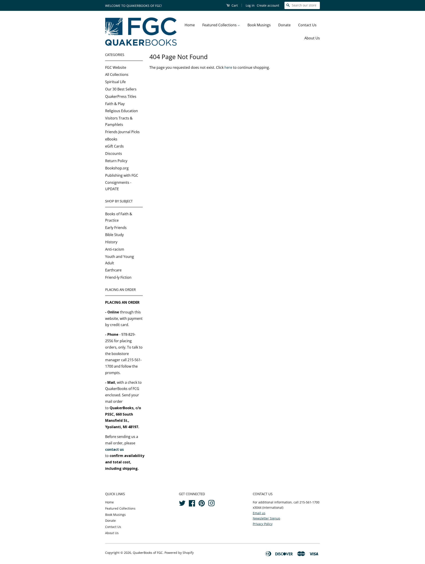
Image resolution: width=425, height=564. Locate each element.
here (228, 67)
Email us (259, 513)
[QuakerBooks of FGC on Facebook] (192, 502)
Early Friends (116, 227)
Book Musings (259, 25)
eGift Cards (114, 146)
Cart (234, 5)
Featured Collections (220, 25)
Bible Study (114, 234)
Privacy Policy (262, 524)
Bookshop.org (117, 168)
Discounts (113, 153)
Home (190, 25)
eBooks (111, 139)
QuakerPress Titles (120, 96)
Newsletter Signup (266, 518)
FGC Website (115, 67)
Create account (268, 5)
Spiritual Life (115, 81)
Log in (250, 5)
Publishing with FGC (121, 175)
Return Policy (116, 160)
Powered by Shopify (179, 553)
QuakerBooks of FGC (148, 553)
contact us (114, 449)
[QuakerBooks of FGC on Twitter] (182, 502)
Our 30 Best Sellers (121, 89)
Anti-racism (114, 249)
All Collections (116, 74)
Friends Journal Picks (122, 131)
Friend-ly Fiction (118, 277)
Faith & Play (115, 103)
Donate (284, 25)
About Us (312, 38)
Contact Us (307, 25)
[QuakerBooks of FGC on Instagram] (211, 502)
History (111, 242)
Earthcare (113, 270)
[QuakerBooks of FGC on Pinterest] (201, 502)
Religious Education (121, 110)
